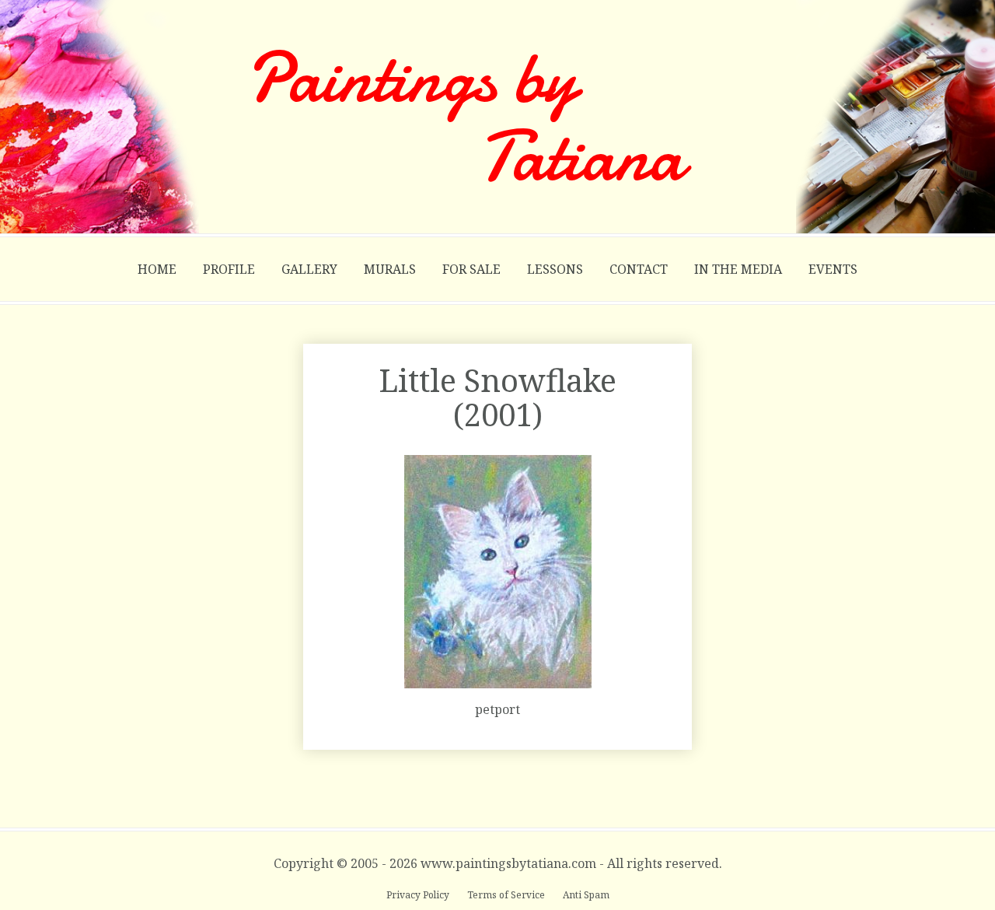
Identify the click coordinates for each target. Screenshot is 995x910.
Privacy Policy (419, 894)
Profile (229, 269)
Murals (390, 269)
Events (832, 269)
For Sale (471, 269)
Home (157, 269)
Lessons (555, 269)
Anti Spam (586, 894)
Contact (638, 269)
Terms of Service (507, 894)
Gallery (309, 269)
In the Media (738, 269)
